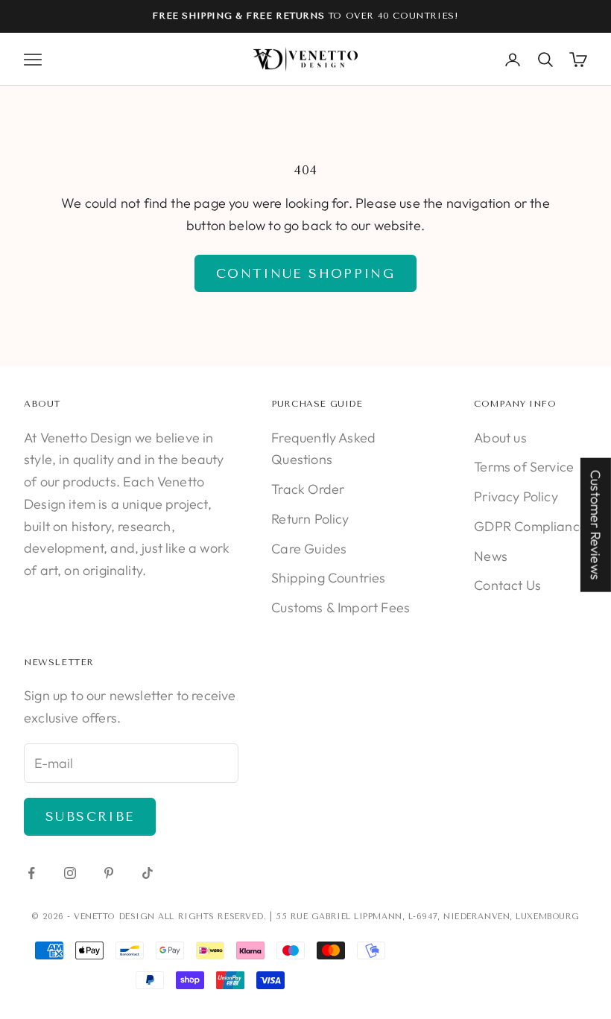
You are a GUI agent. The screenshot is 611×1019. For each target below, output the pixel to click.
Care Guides (308, 548)
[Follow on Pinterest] (108, 873)
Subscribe (89, 816)
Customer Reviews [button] (595, 525)
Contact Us (507, 585)
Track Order (307, 489)
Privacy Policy (516, 496)
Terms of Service (524, 466)
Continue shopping (305, 273)
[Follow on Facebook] (31, 873)
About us (500, 437)
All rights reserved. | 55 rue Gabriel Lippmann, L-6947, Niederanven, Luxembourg (368, 916)
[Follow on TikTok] (147, 873)
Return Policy (310, 518)
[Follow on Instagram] (70, 873)
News (490, 556)
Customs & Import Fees (340, 607)
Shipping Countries (328, 577)
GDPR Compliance (530, 526)
